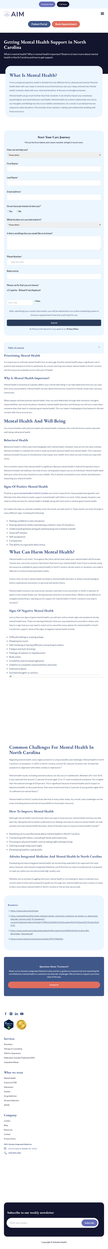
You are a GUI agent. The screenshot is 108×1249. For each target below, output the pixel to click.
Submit (54, 322)
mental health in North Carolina (33, 493)
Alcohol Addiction (11, 1100)
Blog (6, 1125)
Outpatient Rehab (11, 1062)
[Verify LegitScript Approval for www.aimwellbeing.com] (9, 1024)
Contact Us (54, 985)
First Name (12, 163)
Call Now (63, 4)
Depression (8, 1087)
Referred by (13, 271)
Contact (7, 1134)
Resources (8, 1130)
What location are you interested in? (24, 219)
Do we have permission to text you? (24, 206)
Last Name (12, 177)
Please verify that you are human (23, 285)
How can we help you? (17, 149)
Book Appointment (66, 24)
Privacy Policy (72, 329)
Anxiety (7, 1091)
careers (7, 1121)
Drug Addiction (10, 1096)
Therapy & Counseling (13, 1049)
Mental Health (10, 1078)
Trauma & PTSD (10, 1082)
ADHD (7, 1105)
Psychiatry (8, 1044)
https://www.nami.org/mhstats (24, 910)
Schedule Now (47, 4)
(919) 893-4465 (14, 1153)
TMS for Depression (12, 1053)
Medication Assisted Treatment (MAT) (19, 1058)
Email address (14, 191)
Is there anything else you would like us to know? (30, 233)
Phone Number (14, 256)
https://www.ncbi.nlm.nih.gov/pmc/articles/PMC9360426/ (37, 939)
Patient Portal (39, 24)
